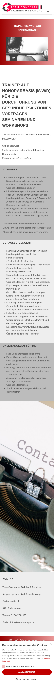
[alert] (27, 662)
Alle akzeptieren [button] (27, 672)
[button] (27, 679)
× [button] (51, 644)
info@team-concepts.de (29, 640)
